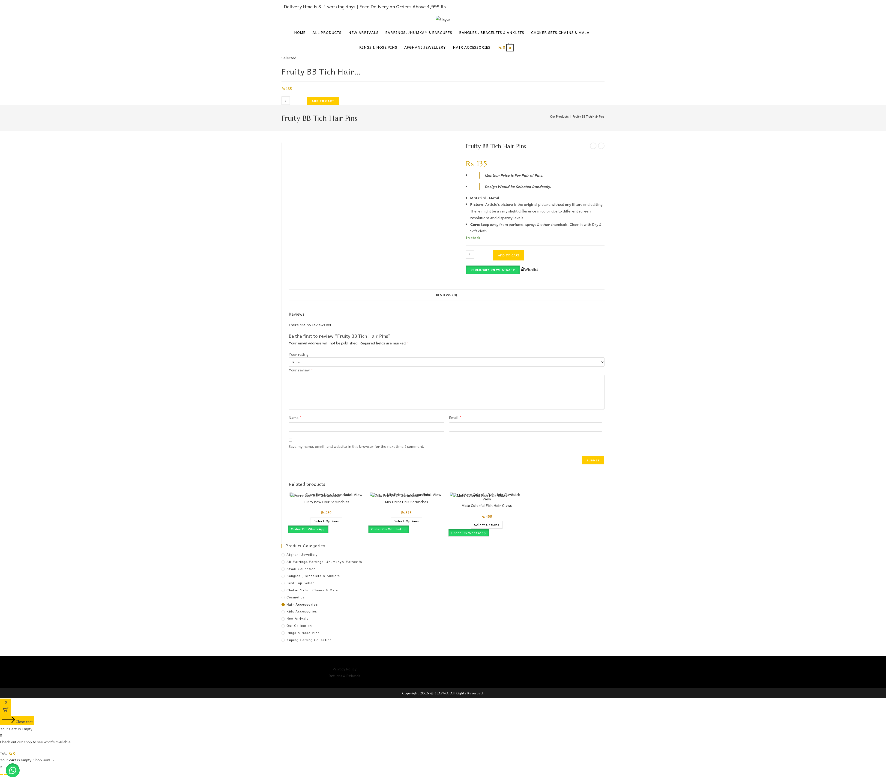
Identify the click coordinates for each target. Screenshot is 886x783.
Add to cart (323, 101)
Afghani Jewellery (302, 554)
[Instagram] (529, 671)
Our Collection (299, 626)
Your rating (298, 354)
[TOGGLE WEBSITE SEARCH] (524, 47)
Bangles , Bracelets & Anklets (313, 576)
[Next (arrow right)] (5, 781)
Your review (300, 370)
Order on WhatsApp (308, 529)
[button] (13, 770)
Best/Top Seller (300, 583)
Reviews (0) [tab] (446, 295)
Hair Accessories (302, 604)
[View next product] (601, 146)
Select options (326, 520)
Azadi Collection (301, 569)
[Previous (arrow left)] (1, 781)
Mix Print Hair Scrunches (406, 501)
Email (455, 417)
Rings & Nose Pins (303, 633)
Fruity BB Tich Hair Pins (589, 116)
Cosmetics (296, 597)
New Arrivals (298, 618)
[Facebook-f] (517, 671)
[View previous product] (593, 146)
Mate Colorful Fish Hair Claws (486, 505)
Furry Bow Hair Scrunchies (326, 501)
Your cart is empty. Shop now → (27, 760)
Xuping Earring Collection (309, 640)
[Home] (545, 116)
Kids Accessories (302, 611)
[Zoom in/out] (1, 774)
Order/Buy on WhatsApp (492, 269)
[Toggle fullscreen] (5, 774)
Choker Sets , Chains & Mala (312, 590)
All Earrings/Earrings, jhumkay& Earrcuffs (324, 562)
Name (295, 417)
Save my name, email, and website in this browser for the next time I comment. (356, 446)
